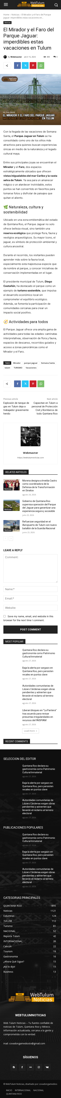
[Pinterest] (33, 65)
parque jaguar (31, 363)
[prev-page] (5, 538)
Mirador (17, 363)
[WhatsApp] (40, 65)
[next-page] (11, 538)
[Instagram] (39, 1067)
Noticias (15, 14)
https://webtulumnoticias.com (30, 457)
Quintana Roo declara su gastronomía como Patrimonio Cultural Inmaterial (38, 653)
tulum (7, 367)
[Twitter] (25, 65)
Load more (29, 730)
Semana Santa (48, 363)
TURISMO (18, 367)
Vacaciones (31, 367)
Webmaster (16, 57)
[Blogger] (14, 1067)
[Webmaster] (5, 57)
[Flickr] (30, 1067)
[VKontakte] (47, 1067)
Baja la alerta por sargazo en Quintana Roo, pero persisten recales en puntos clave (37, 671)
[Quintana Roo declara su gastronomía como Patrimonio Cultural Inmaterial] (11, 654)
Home (6, 14)
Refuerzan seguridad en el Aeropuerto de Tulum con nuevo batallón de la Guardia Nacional (39, 525)
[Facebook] (17, 65)
